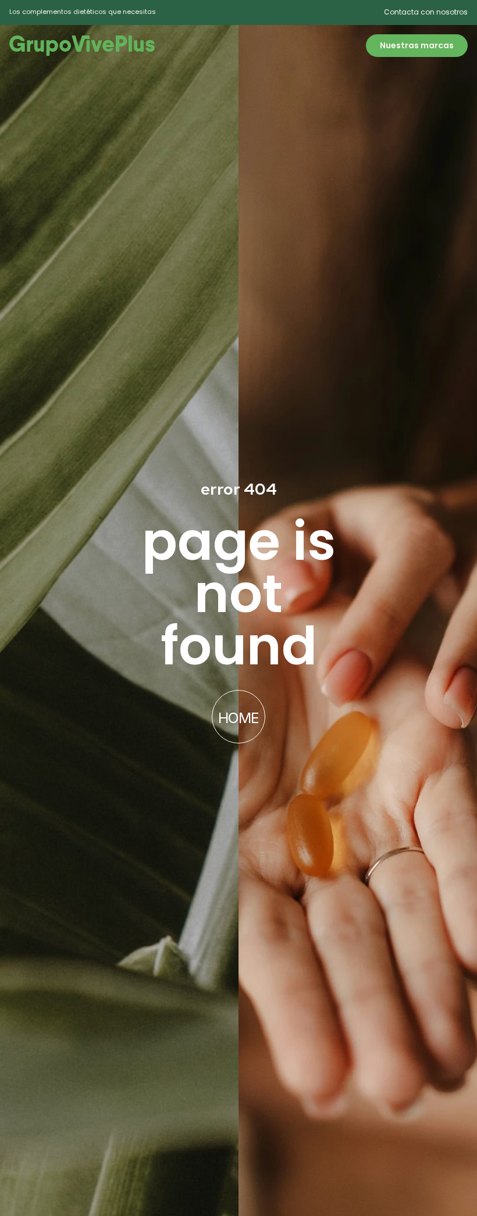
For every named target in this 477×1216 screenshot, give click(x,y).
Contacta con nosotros (426, 12)
